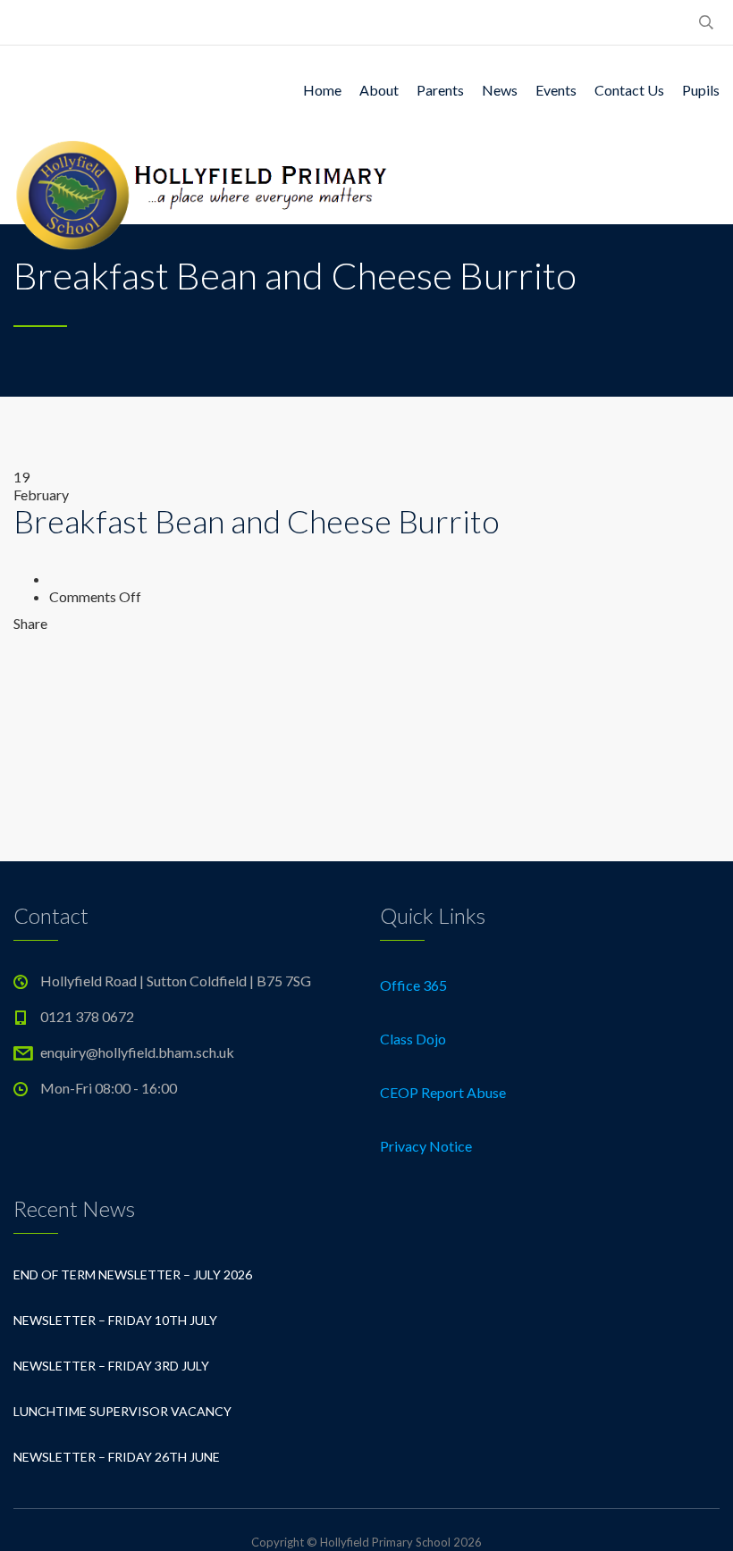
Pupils (701, 89)
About (379, 89)
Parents (440, 89)
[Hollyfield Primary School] (203, 179)
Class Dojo (413, 1038)
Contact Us (629, 89)
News (500, 89)
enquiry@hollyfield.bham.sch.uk (137, 1052)
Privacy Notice (426, 1145)
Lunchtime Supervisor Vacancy (122, 1411)
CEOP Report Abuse (443, 1092)
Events (556, 89)
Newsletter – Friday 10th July (115, 1320)
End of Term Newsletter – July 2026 (132, 1274)
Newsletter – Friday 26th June (116, 1456)
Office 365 (413, 985)
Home (322, 89)
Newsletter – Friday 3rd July (111, 1365)
